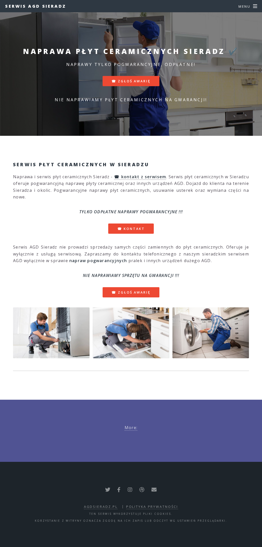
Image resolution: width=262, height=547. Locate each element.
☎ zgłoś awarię (131, 81)
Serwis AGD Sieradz (35, 6)
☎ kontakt (131, 228)
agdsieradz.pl (101, 506)
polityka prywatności (152, 506)
